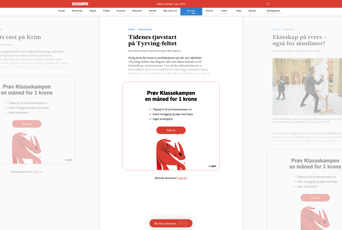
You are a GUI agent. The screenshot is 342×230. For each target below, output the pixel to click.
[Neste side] (185, 223)
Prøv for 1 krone (252, 3)
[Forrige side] (179, 223)
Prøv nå (171, 130)
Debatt (131, 29)
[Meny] (268, 4)
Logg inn (182, 178)
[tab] (61, 11)
